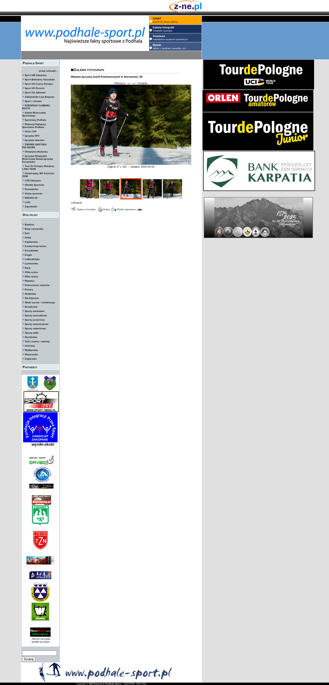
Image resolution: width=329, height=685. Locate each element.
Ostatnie (142, 83)
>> (133, 83)
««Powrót (76, 202)
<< (128, 83)
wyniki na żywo (40, 641)
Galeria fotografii (88, 70)
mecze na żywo (40, 638)
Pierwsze (119, 83)
